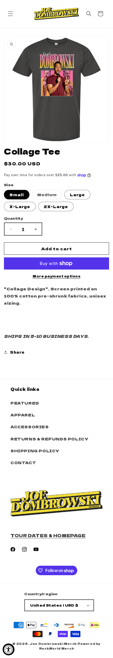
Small (16, 194)
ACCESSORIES (30, 426)
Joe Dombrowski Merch (53, 643)
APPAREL (23, 414)
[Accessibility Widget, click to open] (8, 649)
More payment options (56, 276)
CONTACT (23, 462)
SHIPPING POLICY (35, 450)
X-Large (19, 206)
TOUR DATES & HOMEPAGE (48, 535)
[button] (10, 14)
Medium (49, 195)
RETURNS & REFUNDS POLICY (49, 438)
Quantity (13, 218)
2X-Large (56, 206)
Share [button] (17, 352)
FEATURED (25, 403)
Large (77, 194)
